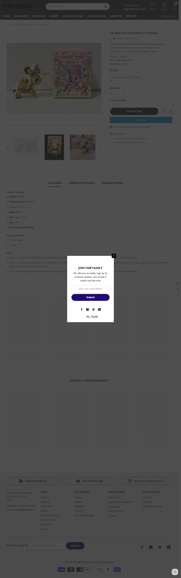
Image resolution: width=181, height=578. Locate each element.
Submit (90, 297)
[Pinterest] (93, 309)
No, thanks (92, 316)
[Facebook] (82, 309)
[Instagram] (87, 309)
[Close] (114, 256)
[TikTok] (99, 309)
